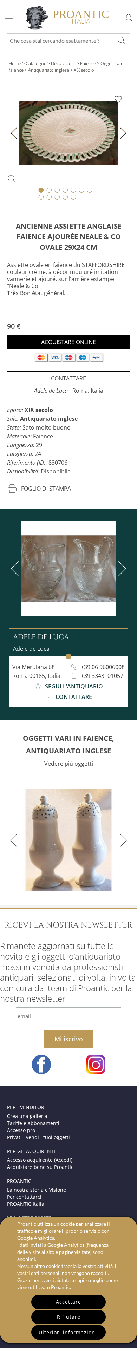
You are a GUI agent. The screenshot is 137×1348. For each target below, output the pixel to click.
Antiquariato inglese (48, 70)
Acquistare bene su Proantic (40, 1167)
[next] (120, 568)
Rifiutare (68, 1317)
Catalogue (36, 63)
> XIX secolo (82, 70)
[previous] (16, 568)
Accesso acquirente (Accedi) (39, 1160)
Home (15, 63)
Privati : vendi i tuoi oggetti (38, 1137)
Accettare (68, 1301)
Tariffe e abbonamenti (33, 1123)
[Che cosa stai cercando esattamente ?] (121, 40)
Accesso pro (21, 1130)
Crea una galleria (27, 1116)
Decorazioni (63, 63)
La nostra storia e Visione (36, 1189)
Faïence (88, 63)
